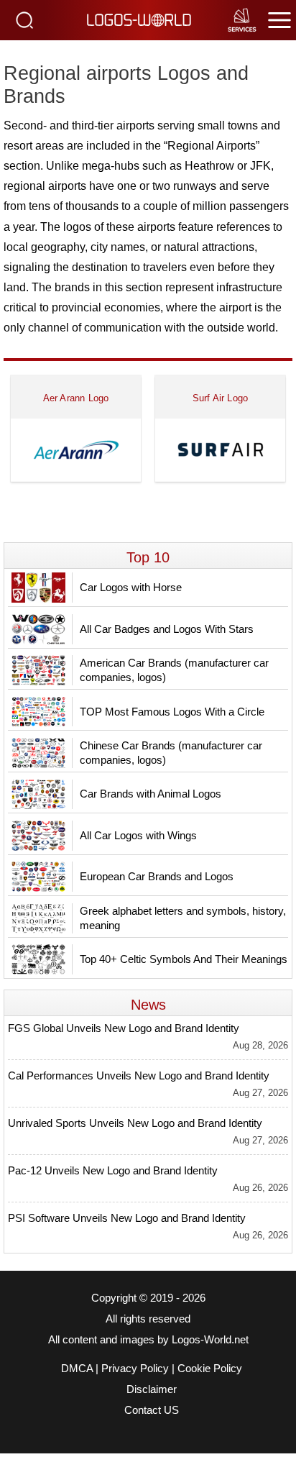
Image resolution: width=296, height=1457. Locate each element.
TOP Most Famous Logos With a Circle (172, 711)
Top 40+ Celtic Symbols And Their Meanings (183, 959)
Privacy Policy (135, 1368)
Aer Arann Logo (76, 398)
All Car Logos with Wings (138, 835)
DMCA (77, 1368)
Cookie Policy (209, 1368)
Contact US (151, 1410)
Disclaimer (151, 1389)
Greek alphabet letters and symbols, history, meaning (183, 918)
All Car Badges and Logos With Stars (167, 629)
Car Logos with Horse (131, 587)
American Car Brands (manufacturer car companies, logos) (174, 670)
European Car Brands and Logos (156, 876)
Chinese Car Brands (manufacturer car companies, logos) (171, 752)
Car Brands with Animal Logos (150, 793)
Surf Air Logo (221, 398)
